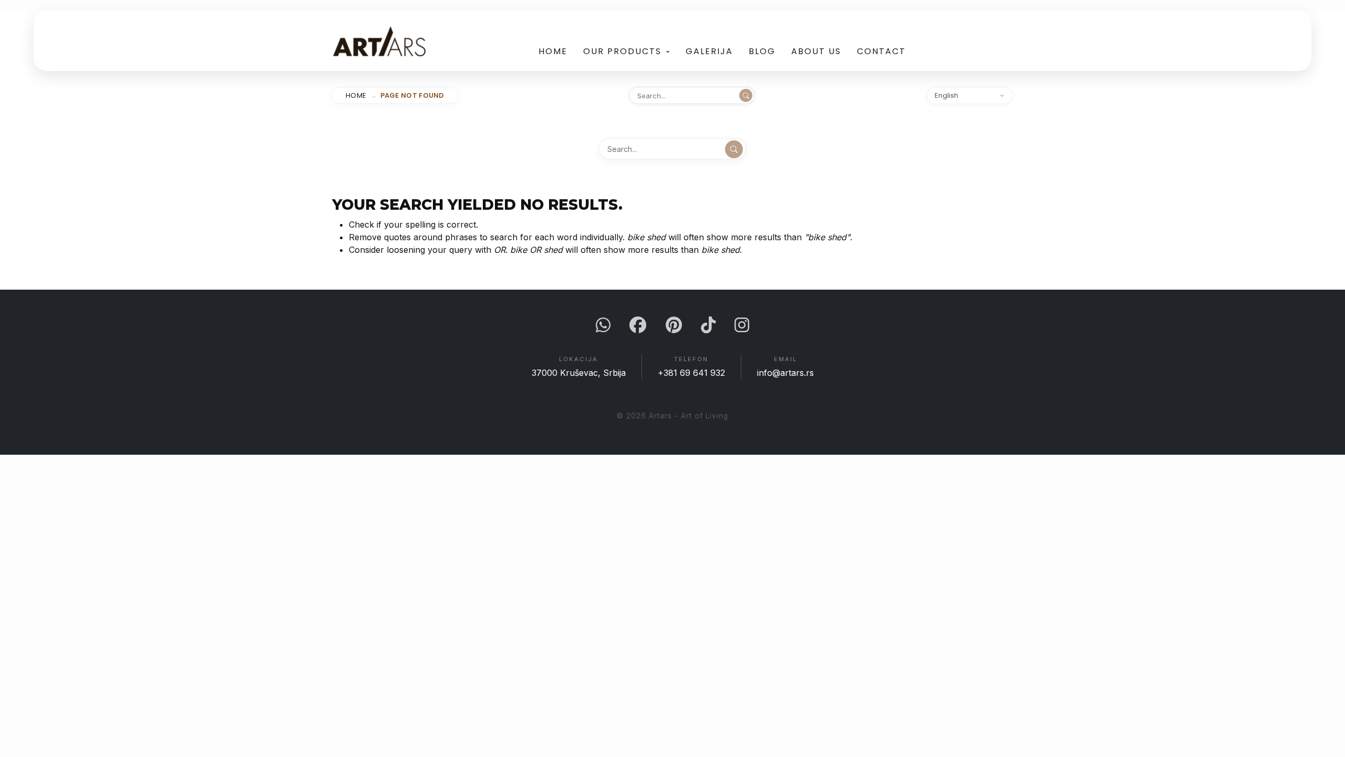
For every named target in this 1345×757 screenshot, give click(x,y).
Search (745, 95)
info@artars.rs (785, 372)
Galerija (709, 51)
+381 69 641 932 (691, 372)
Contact (881, 51)
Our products (622, 51)
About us (816, 51)
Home (553, 51)
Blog (762, 51)
